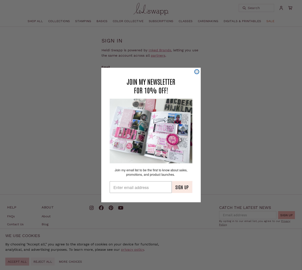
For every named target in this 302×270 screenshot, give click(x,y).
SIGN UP (182, 187)
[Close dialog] (197, 71)
